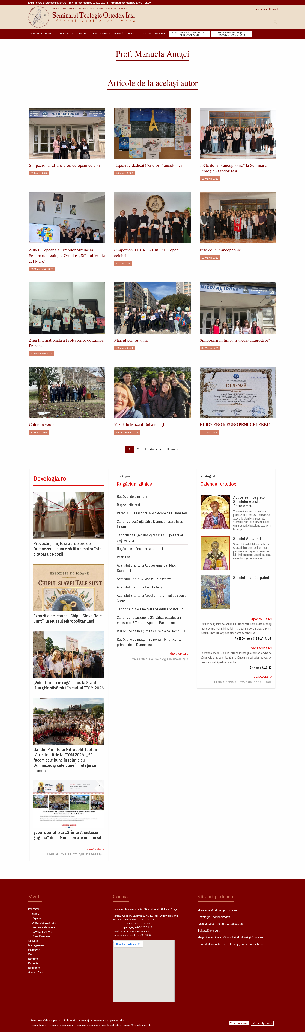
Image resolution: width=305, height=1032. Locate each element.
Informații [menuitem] (36, 34)
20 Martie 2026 (124, 173)
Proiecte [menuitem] (133, 34)
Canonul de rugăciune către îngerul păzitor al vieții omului (150, 538)
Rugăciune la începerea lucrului (140, 548)
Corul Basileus (41, 936)
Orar (31, 954)
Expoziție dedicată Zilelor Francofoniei (148, 165)
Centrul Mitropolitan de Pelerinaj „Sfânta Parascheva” (231, 944)
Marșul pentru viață (131, 340)
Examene (34, 949)
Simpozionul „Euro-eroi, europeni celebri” (65, 165)
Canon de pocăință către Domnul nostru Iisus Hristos (150, 524)
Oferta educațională (44, 922)
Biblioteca (34, 967)
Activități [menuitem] (119, 34)
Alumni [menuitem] (146, 34)
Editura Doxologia (209, 930)
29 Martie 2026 (39, 173)
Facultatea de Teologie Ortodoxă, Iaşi (221, 923)
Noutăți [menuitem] (49, 34)
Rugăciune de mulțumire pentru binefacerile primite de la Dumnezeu (149, 642)
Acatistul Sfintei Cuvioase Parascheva (144, 578)
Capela (36, 918)
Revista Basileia (42, 931)
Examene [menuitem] (105, 34)
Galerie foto (35, 972)
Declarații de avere (43, 927)
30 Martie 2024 (124, 347)
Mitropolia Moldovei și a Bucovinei (70, 8)
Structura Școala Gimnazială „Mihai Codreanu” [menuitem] (189, 34)
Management (36, 945)
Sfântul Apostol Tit (248, 538)
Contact (273, 9)
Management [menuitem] (65, 34)
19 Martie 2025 (209, 257)
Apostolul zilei (261, 619)
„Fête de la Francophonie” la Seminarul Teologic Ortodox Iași (234, 168)
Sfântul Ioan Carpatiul (251, 577)
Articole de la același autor (152, 82)
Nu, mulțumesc (262, 1023)
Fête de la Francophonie (220, 250)
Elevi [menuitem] (94, 34)
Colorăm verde (41, 424)
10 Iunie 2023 (209, 432)
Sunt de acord (239, 1023)
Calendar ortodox (218, 483)
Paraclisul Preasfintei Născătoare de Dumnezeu (152, 513)
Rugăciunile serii (129, 504)
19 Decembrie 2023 (127, 432)
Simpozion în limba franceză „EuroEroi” (235, 340)
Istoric (35, 913)
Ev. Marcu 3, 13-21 (261, 667)
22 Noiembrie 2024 (41, 353)
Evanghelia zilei (260, 648)
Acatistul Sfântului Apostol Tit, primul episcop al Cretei (152, 598)
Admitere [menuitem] (81, 34)
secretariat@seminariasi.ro (51, 2)
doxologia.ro (95, 848)
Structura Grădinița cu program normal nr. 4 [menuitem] (231, 34)
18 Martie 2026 (209, 178)
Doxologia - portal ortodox (214, 917)
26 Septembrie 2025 (42, 269)
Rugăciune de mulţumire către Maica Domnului (151, 631)
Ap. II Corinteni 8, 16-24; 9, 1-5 (253, 638)
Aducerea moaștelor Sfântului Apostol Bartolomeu (249, 501)
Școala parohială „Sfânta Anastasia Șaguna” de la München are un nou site (68, 835)
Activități (33, 940)
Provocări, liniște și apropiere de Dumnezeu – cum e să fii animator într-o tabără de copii (67, 549)
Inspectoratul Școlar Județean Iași (108, 8)
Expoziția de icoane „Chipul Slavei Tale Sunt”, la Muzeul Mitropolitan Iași (67, 618)
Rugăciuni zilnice (134, 483)
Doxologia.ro (49, 478)
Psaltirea (123, 557)
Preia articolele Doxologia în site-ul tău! (75, 854)
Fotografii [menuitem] (160, 34)
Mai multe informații (141, 1025)
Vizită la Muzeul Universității (139, 424)
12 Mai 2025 (123, 263)
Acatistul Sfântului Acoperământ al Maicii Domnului (147, 568)
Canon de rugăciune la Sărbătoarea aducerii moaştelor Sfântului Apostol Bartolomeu (149, 620)
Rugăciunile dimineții (132, 496)
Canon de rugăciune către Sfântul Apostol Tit (150, 609)
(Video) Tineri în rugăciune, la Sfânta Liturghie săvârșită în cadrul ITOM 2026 (68, 685)
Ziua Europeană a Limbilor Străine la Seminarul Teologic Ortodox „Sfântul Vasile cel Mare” (67, 255)
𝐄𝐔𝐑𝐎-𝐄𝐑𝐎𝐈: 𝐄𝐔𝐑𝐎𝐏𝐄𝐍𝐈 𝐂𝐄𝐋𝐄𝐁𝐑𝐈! (235, 424)
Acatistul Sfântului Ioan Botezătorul (143, 587)
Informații (34, 909)
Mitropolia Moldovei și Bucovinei (218, 910)
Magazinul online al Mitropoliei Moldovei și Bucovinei (231, 937)
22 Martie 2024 (39, 432)
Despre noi (261, 9)
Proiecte (33, 963)
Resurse (33, 958)
